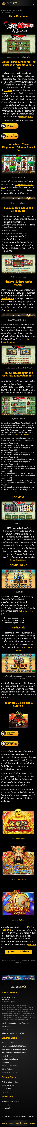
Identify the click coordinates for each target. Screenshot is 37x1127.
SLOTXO (8, 90)
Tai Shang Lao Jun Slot (10, 1082)
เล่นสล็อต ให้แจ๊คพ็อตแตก (10, 1059)
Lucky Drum (21, 920)
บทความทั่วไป (6, 1108)
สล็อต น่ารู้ (5, 1105)
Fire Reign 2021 (26, 116)
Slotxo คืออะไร (7, 1030)
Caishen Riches (21, 879)
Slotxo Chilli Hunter (22, 435)
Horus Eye (5, 1092)
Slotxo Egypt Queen (18, 560)
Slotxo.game (18, 1116)
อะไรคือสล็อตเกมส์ (8, 1026)
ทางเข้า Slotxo (7, 1056)
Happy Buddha (21, 839)
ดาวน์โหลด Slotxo (8, 1043)
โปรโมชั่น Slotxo (7, 1069)
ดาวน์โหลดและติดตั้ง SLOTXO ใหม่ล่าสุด (15, 1023)
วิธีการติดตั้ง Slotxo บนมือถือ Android (14, 1049)
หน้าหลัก (3, 10)
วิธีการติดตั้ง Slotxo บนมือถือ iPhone (14, 1053)
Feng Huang (6, 1089)
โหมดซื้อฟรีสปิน (7, 298)
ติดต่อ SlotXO (6, 1062)
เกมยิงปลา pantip (8, 1085)
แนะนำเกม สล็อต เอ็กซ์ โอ (16, 10)
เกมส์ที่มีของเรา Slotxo (9, 1072)
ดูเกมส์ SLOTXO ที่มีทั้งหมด (18, 951)
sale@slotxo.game (8, 1002)
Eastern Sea (11, 310)
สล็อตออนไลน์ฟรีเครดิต (10, 1066)
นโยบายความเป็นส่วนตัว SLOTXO (13, 1033)
